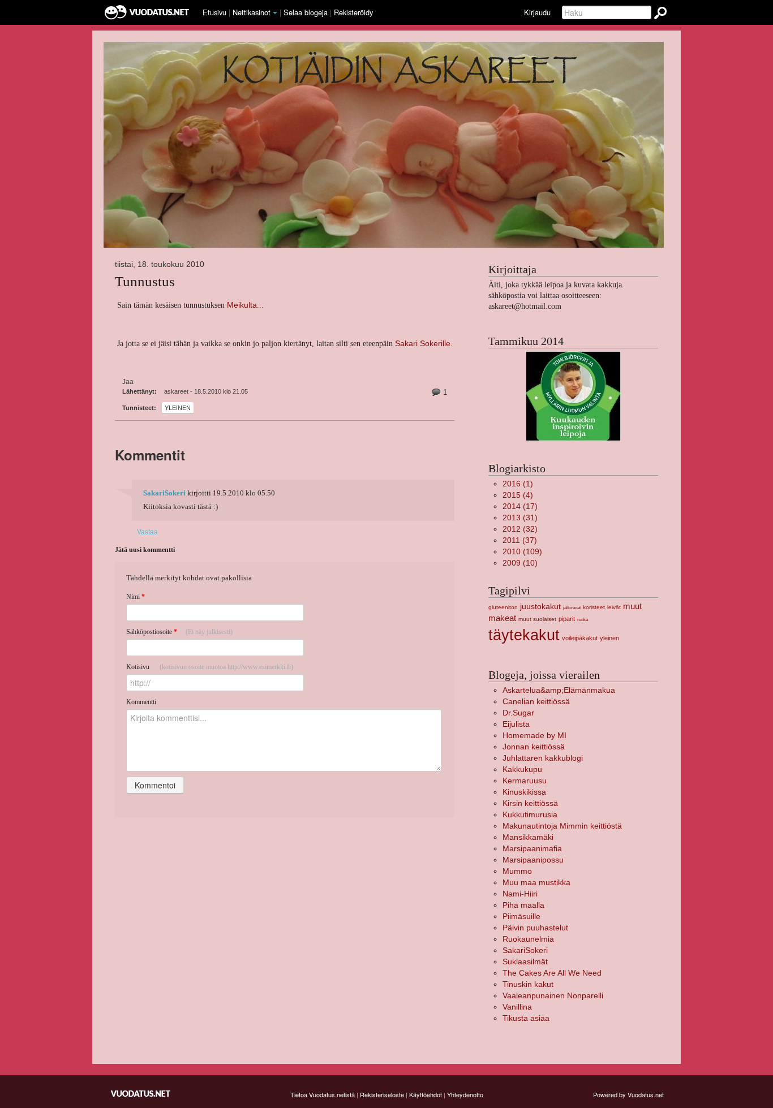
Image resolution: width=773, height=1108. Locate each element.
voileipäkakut (580, 638)
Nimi (135, 596)
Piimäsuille (521, 916)
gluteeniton (503, 607)
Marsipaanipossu (533, 860)
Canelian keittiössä (536, 701)
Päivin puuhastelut (535, 928)
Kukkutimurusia (530, 814)
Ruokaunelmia (528, 939)
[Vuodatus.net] (141, 1093)
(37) (520, 540)
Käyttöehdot (425, 1094)
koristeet (594, 607)
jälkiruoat (572, 607)
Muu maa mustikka (536, 882)
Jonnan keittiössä (534, 747)
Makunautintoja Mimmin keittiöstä (562, 826)
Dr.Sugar (518, 713)
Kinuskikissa (524, 792)
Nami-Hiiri (520, 894)
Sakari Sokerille (422, 343)
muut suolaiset (537, 619)
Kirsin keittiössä (530, 803)
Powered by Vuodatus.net (628, 1094)
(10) (520, 563)
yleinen (178, 407)
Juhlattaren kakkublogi (543, 758)
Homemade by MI (534, 735)
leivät (614, 607)
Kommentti (141, 702)
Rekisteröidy (353, 12)
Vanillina (517, 1007)
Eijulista (516, 724)
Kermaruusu (525, 781)
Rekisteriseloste (382, 1094)
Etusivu (214, 12)
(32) (520, 529)
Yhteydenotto (465, 1094)
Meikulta (242, 305)
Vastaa (147, 531)
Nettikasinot (251, 12)
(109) (522, 551)
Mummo (517, 871)
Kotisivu (209, 666)
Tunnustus (145, 281)
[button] (275, 13)
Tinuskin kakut (528, 984)
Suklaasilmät (525, 962)
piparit (567, 618)
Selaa (306, 12)
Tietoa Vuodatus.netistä (322, 1094)
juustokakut (540, 606)
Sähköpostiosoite (179, 631)
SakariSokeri (164, 493)
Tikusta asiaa (526, 1018)
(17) (520, 506)
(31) (520, 518)
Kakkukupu (522, 769)
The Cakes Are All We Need (552, 973)
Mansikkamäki (528, 837)
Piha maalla (523, 905)
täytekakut (524, 635)
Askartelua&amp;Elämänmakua (559, 690)
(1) (518, 484)
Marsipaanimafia (532, 848)
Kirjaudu (537, 12)
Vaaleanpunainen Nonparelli (553, 995)
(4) (518, 495)
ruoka (582, 619)
